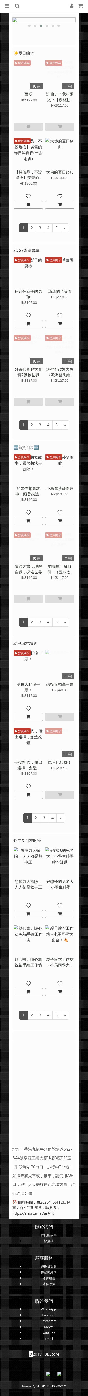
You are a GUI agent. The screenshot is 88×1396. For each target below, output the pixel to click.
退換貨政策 (49, 1266)
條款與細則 (49, 1272)
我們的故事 (49, 1235)
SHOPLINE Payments (51, 1386)
